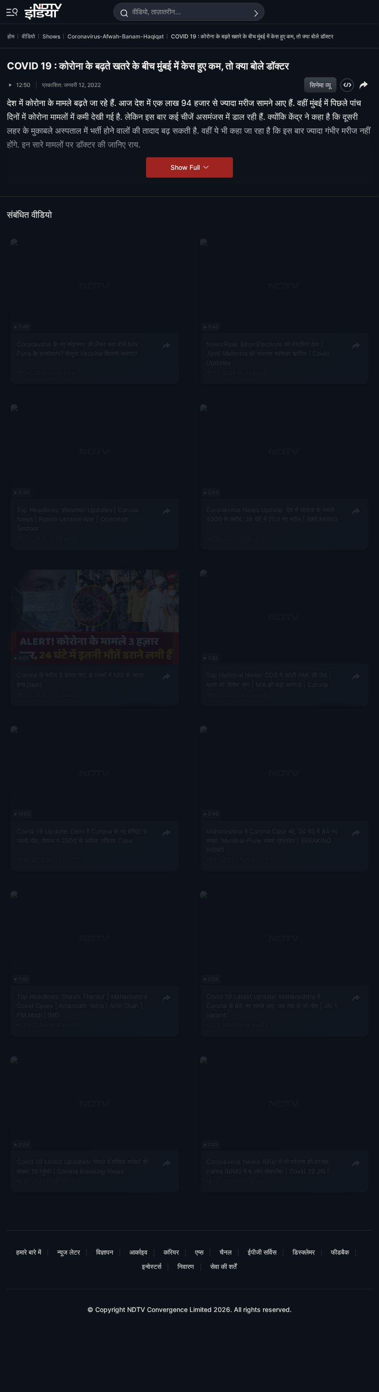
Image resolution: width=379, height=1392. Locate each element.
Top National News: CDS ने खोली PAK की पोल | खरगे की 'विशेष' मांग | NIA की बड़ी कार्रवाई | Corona (268, 679)
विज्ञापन (104, 1252)
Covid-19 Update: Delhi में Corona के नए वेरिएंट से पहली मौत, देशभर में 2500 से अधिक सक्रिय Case (82, 835)
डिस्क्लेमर (304, 1252)
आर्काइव (138, 1252)
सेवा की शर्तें (223, 1266)
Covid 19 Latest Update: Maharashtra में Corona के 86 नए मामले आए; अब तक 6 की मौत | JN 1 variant (271, 1006)
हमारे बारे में (28, 1252)
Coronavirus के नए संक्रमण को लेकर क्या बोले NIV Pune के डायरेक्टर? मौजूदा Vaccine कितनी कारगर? (77, 348)
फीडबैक (340, 1252)
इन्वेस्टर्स (151, 1266)
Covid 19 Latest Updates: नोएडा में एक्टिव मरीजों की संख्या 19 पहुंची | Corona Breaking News (82, 1166)
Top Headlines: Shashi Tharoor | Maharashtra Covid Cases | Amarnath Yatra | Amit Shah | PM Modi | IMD (82, 1006)
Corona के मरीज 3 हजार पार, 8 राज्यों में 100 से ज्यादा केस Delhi (80, 679)
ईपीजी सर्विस (262, 1252)
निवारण (185, 1266)
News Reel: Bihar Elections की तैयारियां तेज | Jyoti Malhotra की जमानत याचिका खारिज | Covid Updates (268, 353)
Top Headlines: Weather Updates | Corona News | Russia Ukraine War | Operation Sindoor (78, 519)
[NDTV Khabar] (44, 9)
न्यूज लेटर (68, 1252)
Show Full (186, 167)
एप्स (199, 1252)
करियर (171, 1252)
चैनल (226, 1252)
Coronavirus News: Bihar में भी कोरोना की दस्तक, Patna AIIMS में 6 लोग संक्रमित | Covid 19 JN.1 (268, 1166)
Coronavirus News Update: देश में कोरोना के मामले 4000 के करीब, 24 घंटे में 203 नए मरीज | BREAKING (271, 514)
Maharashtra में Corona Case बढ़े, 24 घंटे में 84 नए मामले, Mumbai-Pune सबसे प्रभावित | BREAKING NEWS (271, 840)
